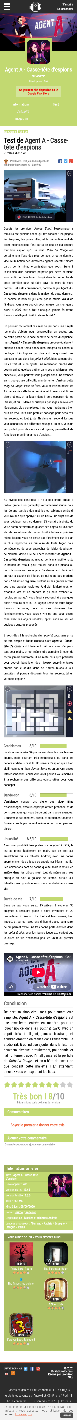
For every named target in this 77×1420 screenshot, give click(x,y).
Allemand (36, 1223)
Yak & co (23, 131)
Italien (21, 1227)
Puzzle (19, 1212)
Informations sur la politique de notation (38, 1102)
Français (10, 1227)
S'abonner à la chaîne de (44, 994)
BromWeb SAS (67, 1375)
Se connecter (65, 9)
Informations (21, 104)
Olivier (17, 161)
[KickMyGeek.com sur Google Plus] (38, 1368)
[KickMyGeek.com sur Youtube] (6, 1373)
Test (56, 104)
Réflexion (30, 1212)
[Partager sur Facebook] (60, 161)
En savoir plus (23, 1414)
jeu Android (10, 131)
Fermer (66, 1415)
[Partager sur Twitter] (65, 161)
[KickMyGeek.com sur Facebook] (32, 1368)
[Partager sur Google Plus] (71, 161)
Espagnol (60, 1223)
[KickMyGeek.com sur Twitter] (25, 1368)
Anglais (48, 1223)
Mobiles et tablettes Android (40, 1218)
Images (21, 118)
